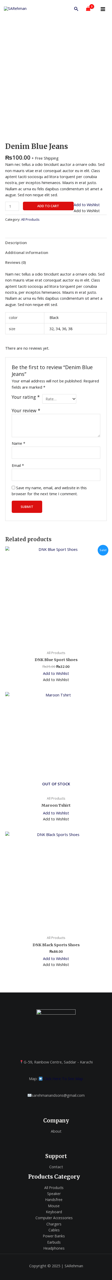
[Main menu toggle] (103, 9)
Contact (56, 1166)
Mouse (54, 1205)
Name (18, 443)
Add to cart (48, 206)
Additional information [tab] (26, 252)
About (56, 1131)
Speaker (54, 1193)
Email (18, 465)
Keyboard (54, 1211)
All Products (30, 219)
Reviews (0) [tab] (15, 262)
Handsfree (54, 1199)
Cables (54, 1229)
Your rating (26, 397)
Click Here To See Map (63, 1078)
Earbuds (54, 1242)
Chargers (53, 1224)
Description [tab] (16, 242)
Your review (26, 410)
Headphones (54, 1248)
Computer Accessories (54, 1217)
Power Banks (54, 1235)
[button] (76, 9)
